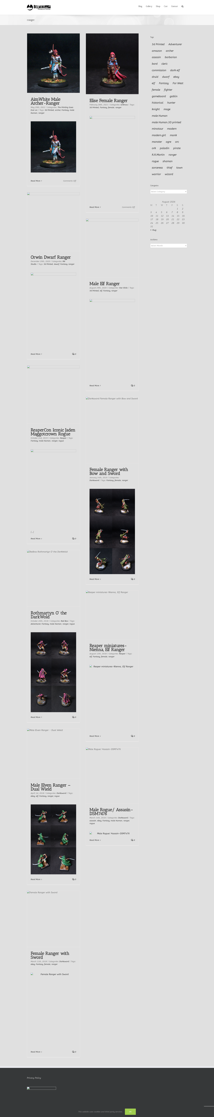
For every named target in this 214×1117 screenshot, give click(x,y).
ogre (168, 141)
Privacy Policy (34, 1078)
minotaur (157, 128)
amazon (157, 50)
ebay (33, 796)
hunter (171, 102)
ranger (41, 113)
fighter (168, 89)
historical (157, 102)
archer (57, 110)
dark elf (175, 70)
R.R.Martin (158, 154)
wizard (169, 174)
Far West (178, 83)
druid (155, 76)
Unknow (124, 105)
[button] (182, 6)
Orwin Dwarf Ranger (51, 257)
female (111, 107)
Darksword (94, 480)
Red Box (64, 621)
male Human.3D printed (166, 122)
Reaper (63, 438)
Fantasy (65, 110)
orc (177, 141)
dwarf (56, 264)
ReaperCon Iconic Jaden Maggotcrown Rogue (53, 432)
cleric (164, 63)
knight (156, 109)
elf (101, 291)
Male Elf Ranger (105, 283)
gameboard (159, 96)
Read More (35, 181)
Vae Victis (123, 288)
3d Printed (49, 110)
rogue (61, 441)
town (179, 167)
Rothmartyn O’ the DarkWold (49, 614)
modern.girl (159, 135)
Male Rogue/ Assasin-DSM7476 (111, 811)
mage (167, 109)
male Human (45, 441)
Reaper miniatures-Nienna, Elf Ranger (108, 647)
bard (155, 63)
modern (172, 128)
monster (157, 141)
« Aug (153, 230)
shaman (168, 161)
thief (169, 167)
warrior (156, 174)
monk (173, 135)
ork (154, 148)
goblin (173, 96)
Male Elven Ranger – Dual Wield (50, 787)
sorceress (157, 167)
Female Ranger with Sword (50, 955)
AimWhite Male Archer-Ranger (45, 101)
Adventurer (35, 624)
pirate (177, 148)
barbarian (171, 57)
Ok (130, 1111)
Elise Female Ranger (109, 100)
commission (159, 70)
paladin (164, 148)
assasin (93, 821)
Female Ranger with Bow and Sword (109, 471)
